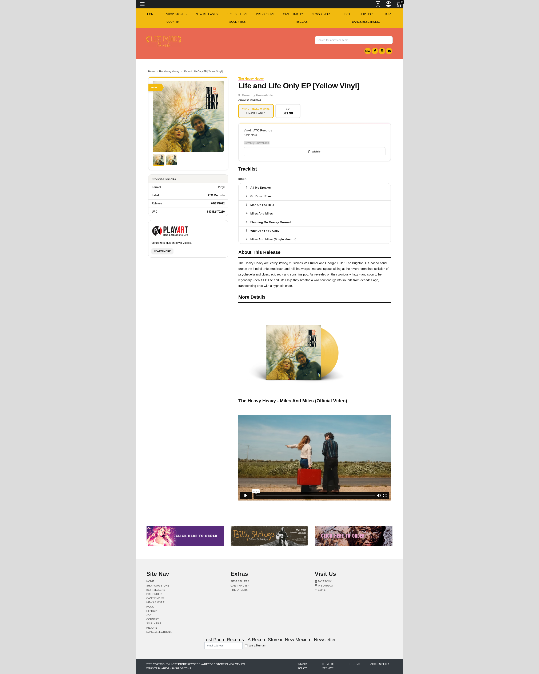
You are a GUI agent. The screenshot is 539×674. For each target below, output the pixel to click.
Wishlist (316, 151)
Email (321, 589)
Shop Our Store (157, 585)
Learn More (162, 251)
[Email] (389, 50)
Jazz (387, 14)
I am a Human (256, 645)
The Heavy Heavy (169, 71)
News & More (322, 14)
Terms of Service (328, 666)
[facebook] (374, 50)
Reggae (302, 21)
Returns (354, 664)
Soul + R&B (237, 21)
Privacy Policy (302, 666)
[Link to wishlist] (378, 5)
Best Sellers (237, 14)
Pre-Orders (265, 14)
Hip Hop (367, 14)
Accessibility (379, 664)
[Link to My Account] (389, 5)
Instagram (325, 585)
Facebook (324, 581)
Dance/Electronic (366, 21)
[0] (399, 5)
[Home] (163, 41)
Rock (346, 14)
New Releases (207, 14)
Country (173, 21)
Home (151, 71)
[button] (176, 14)
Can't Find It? (293, 14)
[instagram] (382, 50)
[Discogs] (367, 51)
